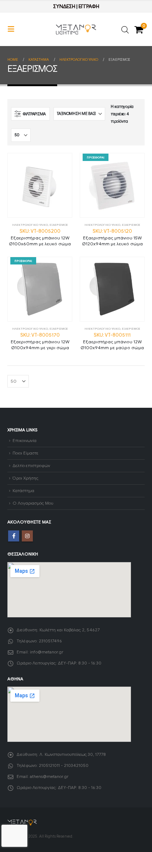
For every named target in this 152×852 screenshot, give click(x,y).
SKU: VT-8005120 (112, 237)
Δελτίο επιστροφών (31, 465)
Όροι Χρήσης (25, 478)
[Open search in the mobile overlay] (125, 29)
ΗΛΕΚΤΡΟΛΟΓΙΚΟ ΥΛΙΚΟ (30, 225)
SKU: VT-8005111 (112, 341)
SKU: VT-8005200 (40, 237)
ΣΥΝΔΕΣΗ (64, 6)
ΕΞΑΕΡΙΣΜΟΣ (58, 225)
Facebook (13, 535)
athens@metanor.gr (49, 776)
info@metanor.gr (46, 652)
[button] (13, 29)
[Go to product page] (40, 185)
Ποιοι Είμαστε (25, 453)
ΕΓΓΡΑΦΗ (89, 6)
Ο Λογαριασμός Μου (33, 503)
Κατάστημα (23, 490)
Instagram (27, 535)
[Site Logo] (76, 29)
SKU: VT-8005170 (40, 341)
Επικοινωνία (25, 440)
